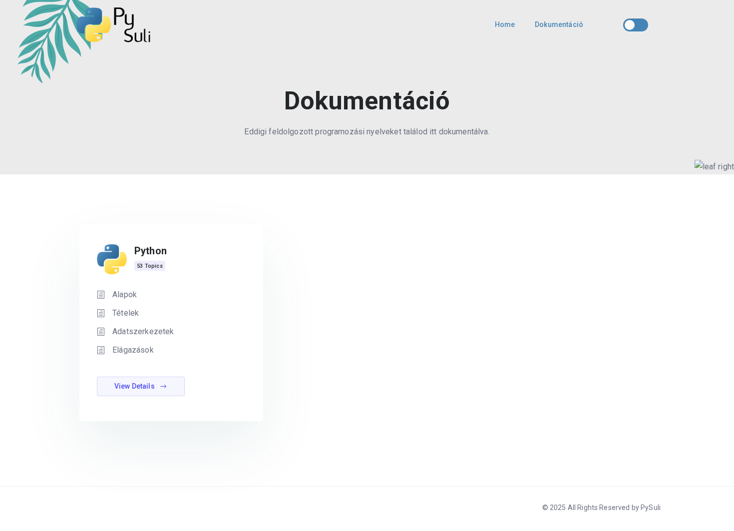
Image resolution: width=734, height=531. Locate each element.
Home (505, 24)
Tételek (125, 313)
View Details (135, 386)
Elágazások (133, 350)
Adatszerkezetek (143, 331)
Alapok (124, 294)
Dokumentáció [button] (559, 24)
